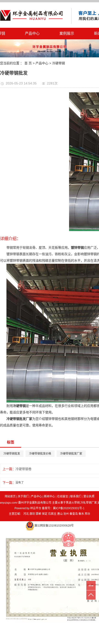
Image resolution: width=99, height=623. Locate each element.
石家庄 (52, 513)
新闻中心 (49, 496)
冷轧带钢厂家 (88, 502)
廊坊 (32, 513)
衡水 (81, 513)
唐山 (60, 513)
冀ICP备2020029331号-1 (68, 508)
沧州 (66, 513)
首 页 (28, 63)
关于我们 (23, 496)
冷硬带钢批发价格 (40, 453)
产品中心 (32, 33)
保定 (44, 513)
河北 (26, 513)
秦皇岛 (74, 513)
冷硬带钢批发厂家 (71, 453)
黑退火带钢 (73, 502)
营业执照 (88, 496)
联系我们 (75, 496)
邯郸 (38, 513)
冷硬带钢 (58, 63)
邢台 (87, 513)
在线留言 (62, 496)
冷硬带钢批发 (11, 453)
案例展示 (66, 33)
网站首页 (10, 496)
